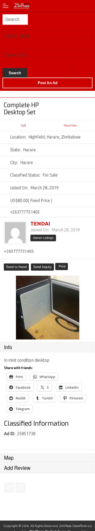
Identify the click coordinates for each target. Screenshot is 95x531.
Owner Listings (43, 238)
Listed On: (19, 187)
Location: (18, 137)
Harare (78, 69)
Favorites (70, 125)
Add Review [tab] (17, 467)
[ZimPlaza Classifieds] (35, 5)
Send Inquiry (42, 267)
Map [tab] (9, 457)
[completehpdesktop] (47, 307)
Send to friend (16, 267)
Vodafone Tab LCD (20, 487)
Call (23, 125)
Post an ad (48, 83)
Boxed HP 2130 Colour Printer (9, 487)
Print (62, 266)
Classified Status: (25, 175)
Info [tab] (8, 347)
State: (15, 149)
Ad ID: (10, 433)
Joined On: (39, 229)
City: (14, 162)
